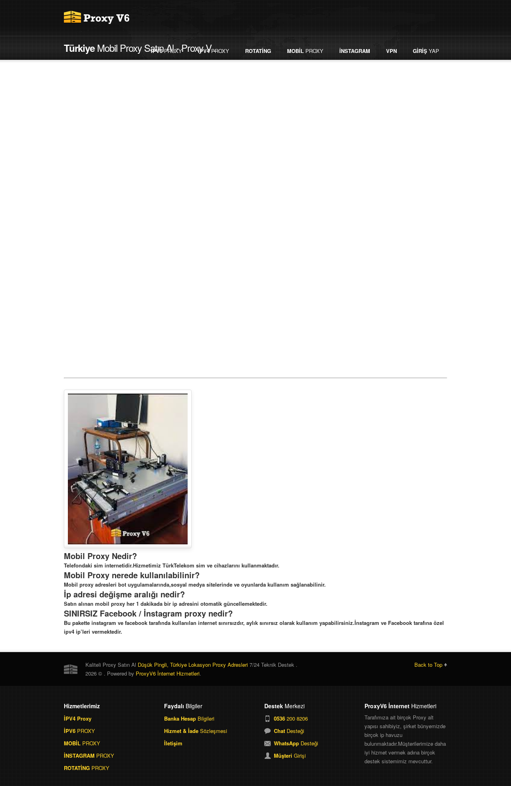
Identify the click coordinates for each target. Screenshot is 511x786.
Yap (426, 51)
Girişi (290, 755)
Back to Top (428, 664)
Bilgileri (189, 718)
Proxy (166, 51)
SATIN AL (160, 349)
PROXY (79, 731)
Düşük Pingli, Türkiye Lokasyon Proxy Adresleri (193, 664)
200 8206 (291, 718)
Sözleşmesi (195, 731)
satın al (351, 349)
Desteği (289, 731)
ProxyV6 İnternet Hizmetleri (168, 673)
